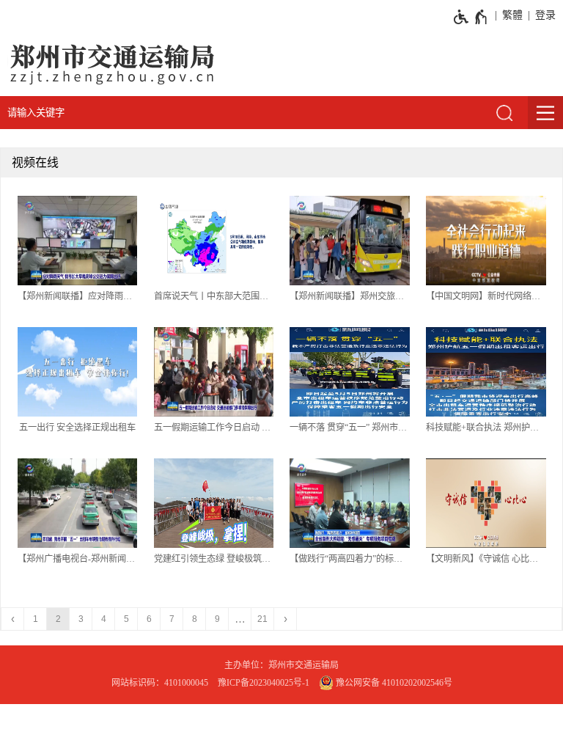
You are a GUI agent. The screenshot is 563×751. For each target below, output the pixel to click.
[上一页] (12, 619)
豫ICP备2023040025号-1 (263, 683)
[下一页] (285, 619)
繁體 (512, 15)
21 (262, 619)
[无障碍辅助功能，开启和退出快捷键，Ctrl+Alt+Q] (471, 17)
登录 (545, 15)
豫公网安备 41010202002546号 (393, 683)
